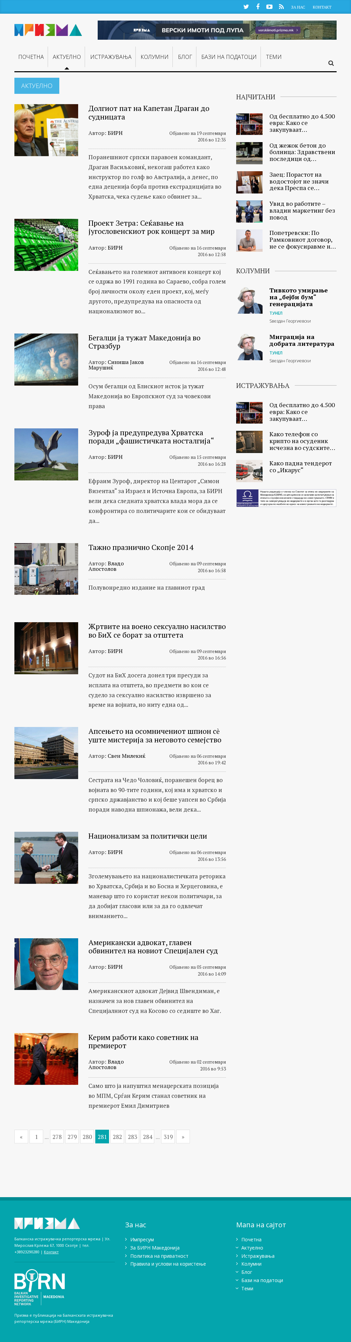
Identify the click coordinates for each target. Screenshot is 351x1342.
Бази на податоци (229, 57)
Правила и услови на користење (168, 1264)
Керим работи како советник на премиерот (143, 1041)
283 (132, 1137)
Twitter (246, 6)
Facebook (258, 6)
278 (57, 1137)
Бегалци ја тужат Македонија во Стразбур (144, 342)
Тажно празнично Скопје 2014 (140, 547)
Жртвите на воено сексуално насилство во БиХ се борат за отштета (157, 630)
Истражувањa (111, 57)
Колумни (155, 57)
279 (72, 1137)
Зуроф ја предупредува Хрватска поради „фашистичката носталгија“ (151, 436)
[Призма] (48, 29)
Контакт (322, 7)
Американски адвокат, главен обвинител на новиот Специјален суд (153, 946)
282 (117, 1137)
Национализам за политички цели (147, 836)
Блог (185, 57)
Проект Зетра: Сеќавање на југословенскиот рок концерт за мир (151, 227)
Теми (274, 57)
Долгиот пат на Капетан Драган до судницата (148, 112)
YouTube (269, 6)
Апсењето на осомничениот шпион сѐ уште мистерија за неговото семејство (154, 735)
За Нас (298, 7)
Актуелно (67, 57)
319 (168, 1137)
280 (87, 1137)
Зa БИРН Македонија (155, 1247)
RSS (281, 6)
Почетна (31, 57)
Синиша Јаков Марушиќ (116, 364)
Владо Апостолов (106, 566)
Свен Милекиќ (126, 756)
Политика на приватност (159, 1256)
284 (147, 1137)
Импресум (142, 1239)
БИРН (115, 133)
